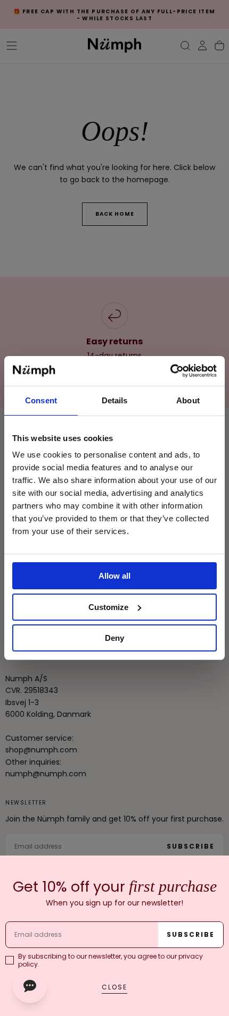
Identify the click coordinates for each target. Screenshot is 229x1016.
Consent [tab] (41, 400)
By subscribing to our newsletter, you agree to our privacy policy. (110, 960)
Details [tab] (115, 400)
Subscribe (191, 934)
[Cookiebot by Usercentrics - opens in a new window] (170, 371)
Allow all (114, 575)
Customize (108, 607)
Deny (114, 637)
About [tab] (188, 400)
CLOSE (114, 987)
